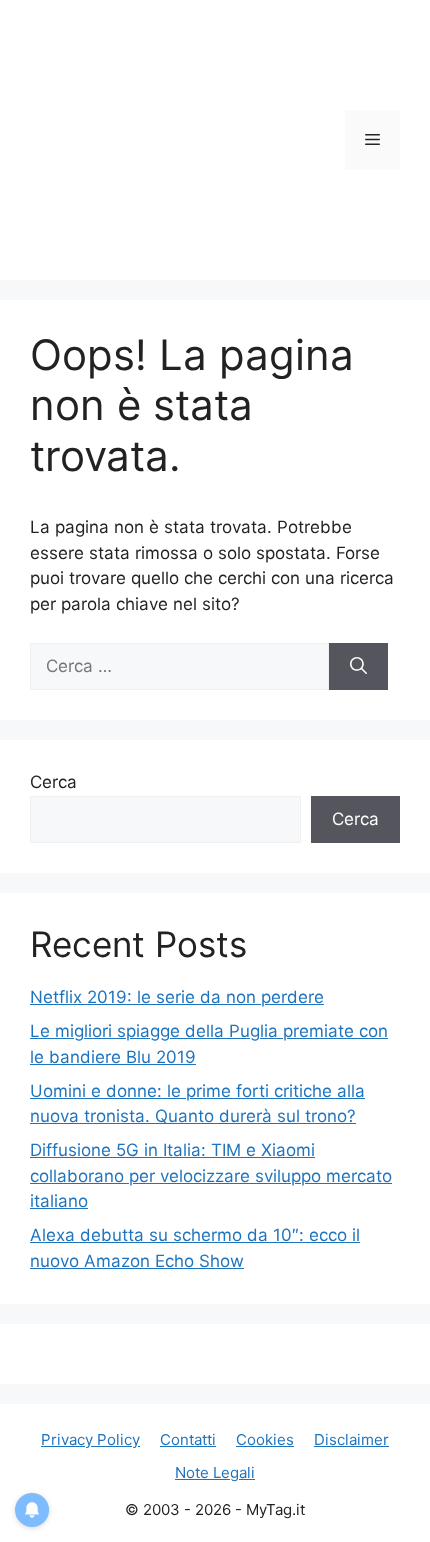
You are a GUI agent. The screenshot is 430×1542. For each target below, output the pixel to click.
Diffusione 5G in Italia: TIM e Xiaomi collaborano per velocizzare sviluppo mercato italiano (211, 1175)
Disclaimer (351, 1439)
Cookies (265, 1439)
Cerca (53, 782)
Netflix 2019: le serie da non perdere (177, 997)
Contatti (188, 1439)
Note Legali (215, 1472)
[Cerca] (358, 667)
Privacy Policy (90, 1439)
